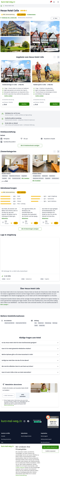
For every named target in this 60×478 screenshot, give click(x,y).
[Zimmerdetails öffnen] (28, 156)
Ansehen (24, 104)
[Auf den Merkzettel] (28, 62)
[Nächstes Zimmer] (58, 151)
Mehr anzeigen (4, 304)
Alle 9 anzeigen (25, 178)
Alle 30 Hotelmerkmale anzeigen (30, 145)
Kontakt (3, 436)
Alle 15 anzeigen (36, 180)
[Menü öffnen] (58, 2)
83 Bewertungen (31, 14)
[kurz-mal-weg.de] (8, 2)
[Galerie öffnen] (15, 28)
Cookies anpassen (20, 467)
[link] (16, 83)
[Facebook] (28, 421)
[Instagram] (24, 421)
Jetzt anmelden (22, 395)
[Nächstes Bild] (28, 71)
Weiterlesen (5, 218)
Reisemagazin (44, 436)
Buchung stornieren (6, 439)
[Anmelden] (54, 2)
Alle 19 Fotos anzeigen (51, 49)
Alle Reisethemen (45, 442)
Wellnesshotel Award (46, 439)
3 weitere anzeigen (8, 95)
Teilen (56, 18)
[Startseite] (1, 5)
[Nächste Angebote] (58, 57)
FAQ (2, 442)
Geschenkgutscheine (26, 436)
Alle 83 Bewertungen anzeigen (30, 229)
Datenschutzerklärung (9, 405)
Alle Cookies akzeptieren (50, 447)
